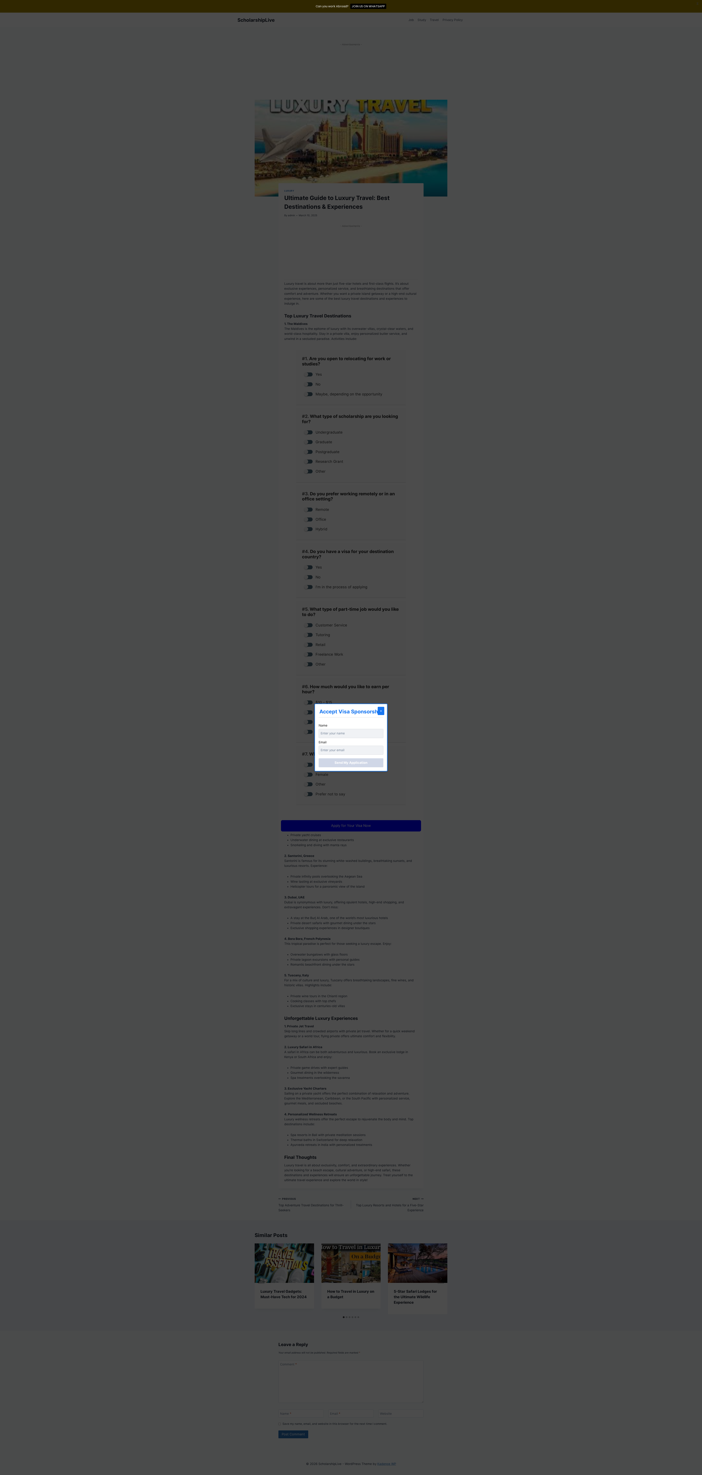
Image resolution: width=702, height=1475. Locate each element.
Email (323, 742)
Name (323, 725)
